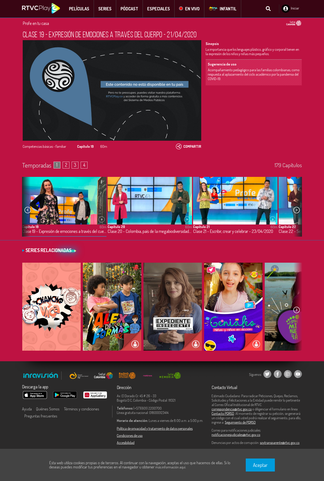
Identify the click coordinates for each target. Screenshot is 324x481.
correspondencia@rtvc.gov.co (232, 409)
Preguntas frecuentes (40, 416)
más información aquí (170, 467)
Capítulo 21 (201, 227)
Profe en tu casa (36, 23)
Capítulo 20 (116, 227)
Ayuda (27, 408)
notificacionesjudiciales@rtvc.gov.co (236, 434)
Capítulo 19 (30, 227)
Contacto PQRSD (223, 413)
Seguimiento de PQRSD (240, 422)
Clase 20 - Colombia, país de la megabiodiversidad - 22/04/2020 (150, 231)
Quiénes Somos (48, 408)
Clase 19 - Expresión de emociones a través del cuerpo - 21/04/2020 (64, 231)
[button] (296, 210)
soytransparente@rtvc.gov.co (280, 442)
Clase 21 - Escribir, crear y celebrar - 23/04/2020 (233, 231)
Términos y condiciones (81, 408)
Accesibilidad (125, 442)
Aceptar (260, 465)
